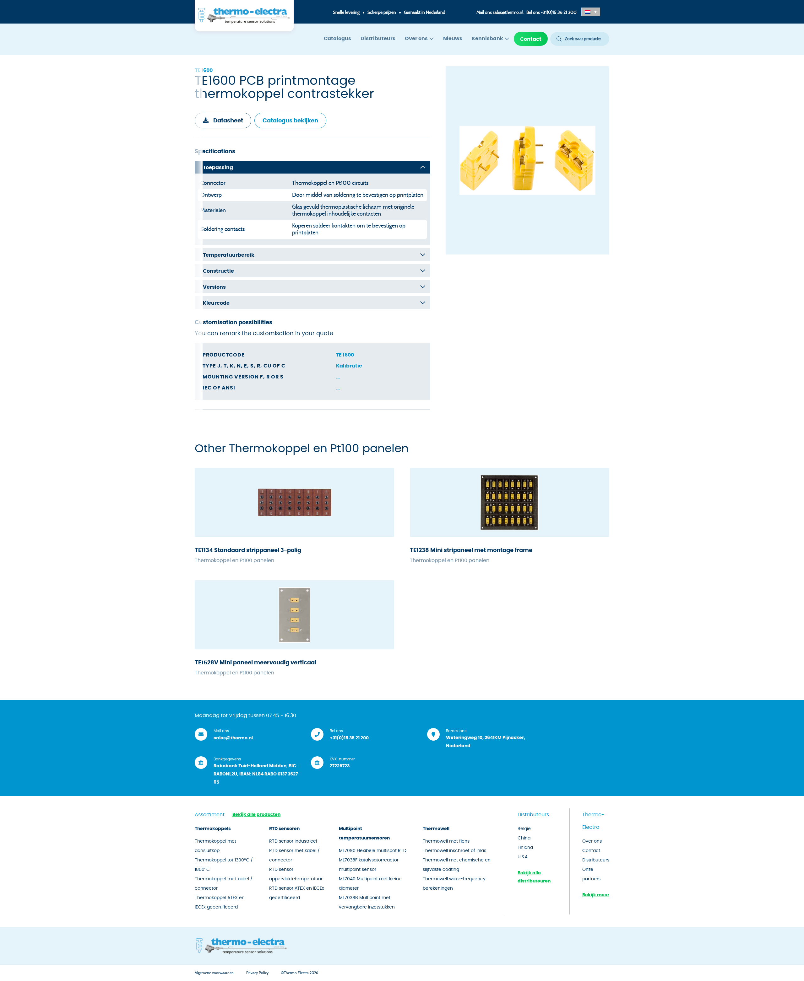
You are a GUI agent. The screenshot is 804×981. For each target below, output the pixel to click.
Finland (525, 847)
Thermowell (436, 829)
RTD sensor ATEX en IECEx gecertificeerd (296, 893)
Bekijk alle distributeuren (534, 877)
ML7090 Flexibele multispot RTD (372, 851)
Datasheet (228, 121)
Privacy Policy (257, 973)
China (524, 838)
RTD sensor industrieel (293, 841)
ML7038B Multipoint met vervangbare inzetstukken (367, 902)
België (524, 829)
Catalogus (337, 38)
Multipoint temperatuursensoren (364, 833)
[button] (590, 12)
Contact (530, 39)
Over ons (416, 38)
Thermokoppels (213, 829)
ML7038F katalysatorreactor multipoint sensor (369, 865)
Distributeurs (378, 38)
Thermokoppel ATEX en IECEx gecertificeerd (220, 902)
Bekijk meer (595, 895)
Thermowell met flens (446, 841)
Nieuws (452, 38)
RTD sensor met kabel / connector (294, 855)
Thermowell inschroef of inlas (454, 851)
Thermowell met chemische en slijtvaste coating (457, 865)
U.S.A (523, 857)
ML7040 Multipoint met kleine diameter (370, 884)
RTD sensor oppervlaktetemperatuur (296, 874)
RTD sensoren (284, 829)
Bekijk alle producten (256, 814)
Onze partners (591, 874)
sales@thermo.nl (508, 12)
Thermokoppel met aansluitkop (215, 846)
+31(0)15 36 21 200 (559, 12)
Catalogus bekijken (290, 121)
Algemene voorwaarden (214, 973)
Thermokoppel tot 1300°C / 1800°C (224, 865)
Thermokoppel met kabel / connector (224, 884)
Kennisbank (487, 38)
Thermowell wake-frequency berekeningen (454, 884)
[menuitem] (337, 38)
